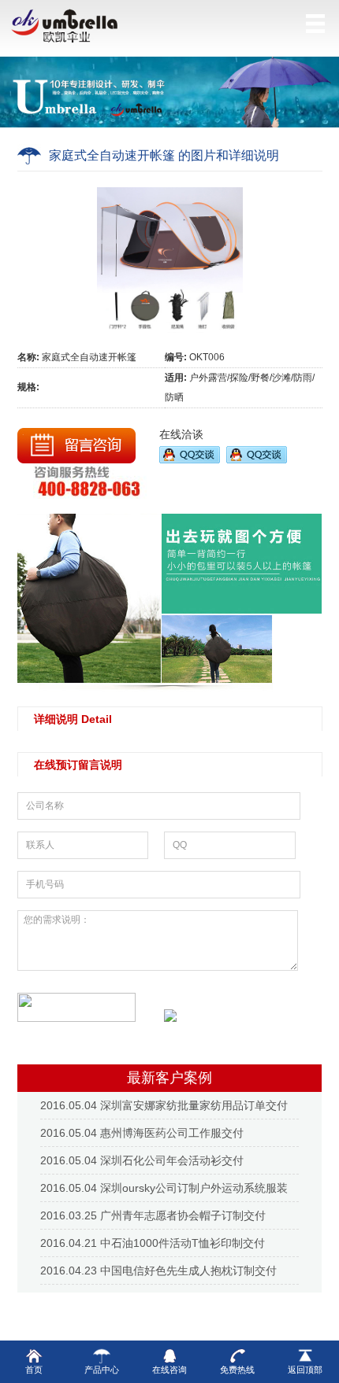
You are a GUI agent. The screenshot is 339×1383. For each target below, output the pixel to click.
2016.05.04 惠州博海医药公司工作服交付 (142, 1133)
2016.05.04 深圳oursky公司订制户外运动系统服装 (164, 1188)
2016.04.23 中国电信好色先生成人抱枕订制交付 (158, 1270)
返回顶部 (305, 1369)
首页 (34, 1369)
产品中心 (101, 1369)
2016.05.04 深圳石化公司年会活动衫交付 (142, 1160)
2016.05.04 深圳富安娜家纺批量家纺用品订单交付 (164, 1105)
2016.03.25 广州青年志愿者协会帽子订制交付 (153, 1215)
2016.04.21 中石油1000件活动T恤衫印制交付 (152, 1243)
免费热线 (237, 1369)
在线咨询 (169, 1369)
